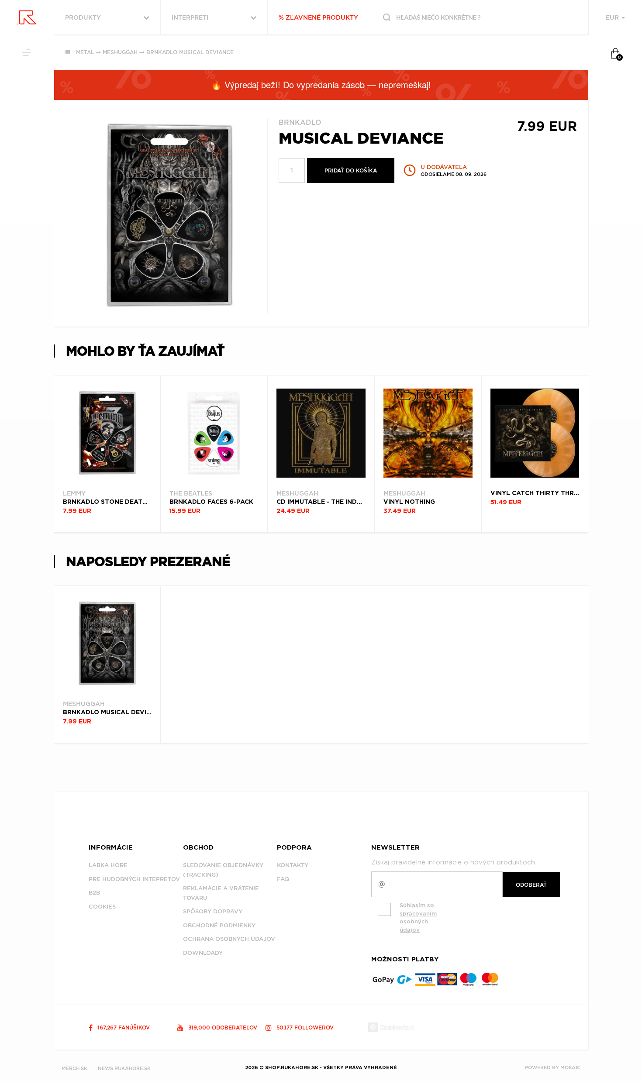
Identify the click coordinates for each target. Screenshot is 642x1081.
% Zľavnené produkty (318, 17)
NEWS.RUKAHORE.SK (124, 1068)
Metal (85, 52)
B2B (94, 892)
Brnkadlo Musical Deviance (190, 52)
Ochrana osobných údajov (229, 939)
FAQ (283, 879)
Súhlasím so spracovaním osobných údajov (418, 917)
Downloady (203, 953)
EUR (613, 17)
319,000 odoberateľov (221, 1027)
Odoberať (531, 884)
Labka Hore (108, 865)
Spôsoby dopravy (212, 911)
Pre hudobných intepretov (134, 879)
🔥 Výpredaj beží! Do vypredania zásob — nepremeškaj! (321, 84)
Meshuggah (120, 52)
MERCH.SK (74, 1068)
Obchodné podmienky (219, 925)
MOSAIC (570, 1067)
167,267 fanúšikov (123, 1027)
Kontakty (292, 865)
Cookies (102, 906)
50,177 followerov (304, 1027)
